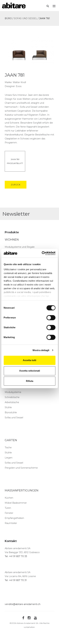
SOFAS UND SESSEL (25, 18)
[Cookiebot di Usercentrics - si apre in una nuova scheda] (42, 253)
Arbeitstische (12, 402)
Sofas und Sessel (14, 417)
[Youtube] (35, 618)
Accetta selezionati (29, 370)
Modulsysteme (13, 392)
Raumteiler (11, 523)
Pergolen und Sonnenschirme (21, 467)
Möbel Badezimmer (16, 502)
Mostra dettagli (41, 350)
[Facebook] (23, 618)
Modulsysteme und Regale (20, 246)
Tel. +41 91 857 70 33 (16, 556)
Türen (8, 507)
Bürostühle (11, 412)
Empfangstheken (14, 518)
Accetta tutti (29, 360)
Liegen (8, 457)
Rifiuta (29, 381)
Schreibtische (12, 397)
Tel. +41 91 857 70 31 (16, 580)
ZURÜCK (15, 184)
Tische (8, 447)
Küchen (9, 497)
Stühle (8, 407)
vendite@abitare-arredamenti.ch (22, 604)
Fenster (9, 513)
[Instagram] (29, 618)
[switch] (50, 317)
